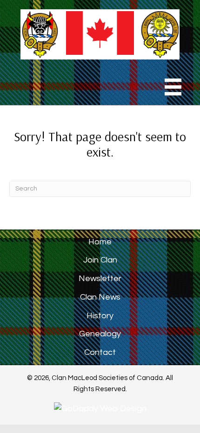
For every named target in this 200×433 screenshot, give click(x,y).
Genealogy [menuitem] (100, 333)
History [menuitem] (100, 315)
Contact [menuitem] (100, 352)
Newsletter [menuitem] (100, 278)
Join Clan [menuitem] (100, 260)
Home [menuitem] (100, 241)
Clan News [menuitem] (100, 297)
